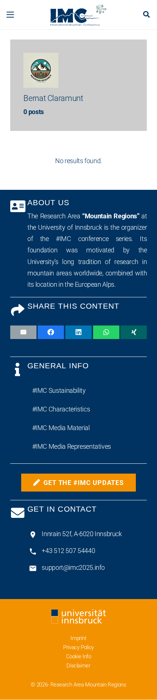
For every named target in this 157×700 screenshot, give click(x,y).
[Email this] (23, 332)
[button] (10, 14)
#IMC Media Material (61, 428)
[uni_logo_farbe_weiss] (78, 616)
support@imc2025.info (73, 567)
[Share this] (51, 332)
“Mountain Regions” (110, 216)
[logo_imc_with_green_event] (78, 15)
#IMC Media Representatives (71, 446)
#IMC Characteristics (61, 409)
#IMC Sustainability (59, 390)
